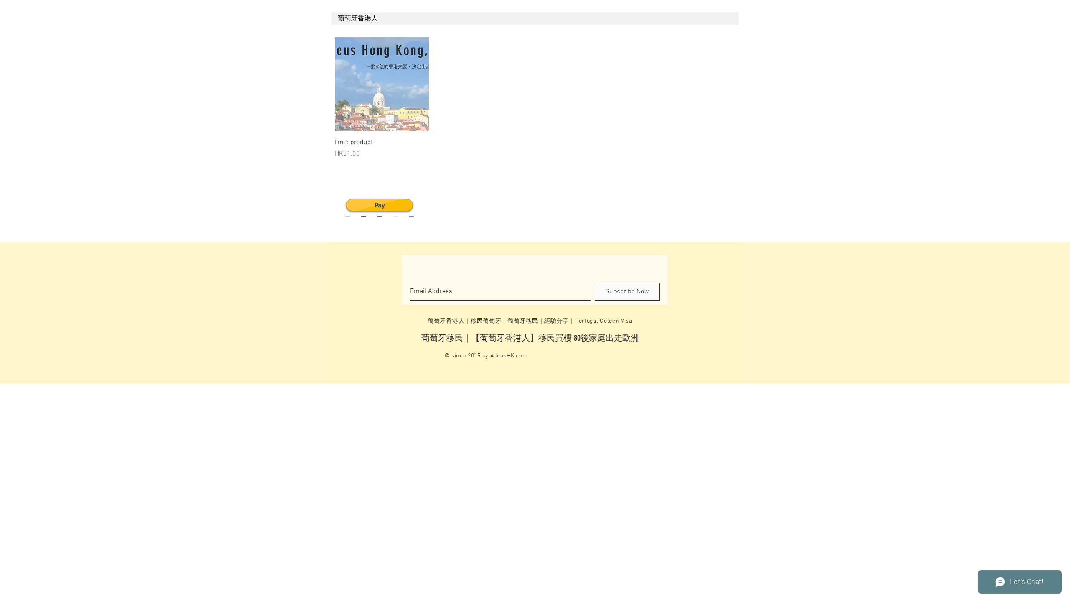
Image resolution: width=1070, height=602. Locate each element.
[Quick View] (382, 84)
